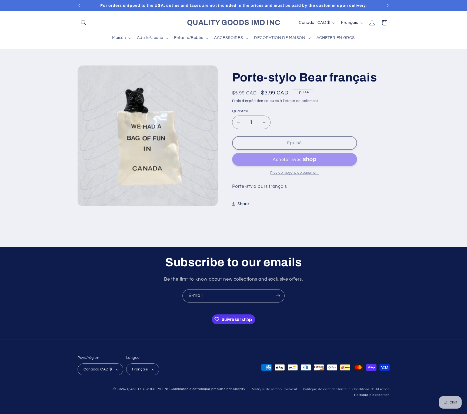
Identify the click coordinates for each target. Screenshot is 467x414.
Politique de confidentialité (325, 389)
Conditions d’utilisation (371, 389)
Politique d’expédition (371, 394)
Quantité (240, 111)
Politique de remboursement (274, 389)
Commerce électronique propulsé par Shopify (208, 388)
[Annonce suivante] (388, 5)
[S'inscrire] (278, 296)
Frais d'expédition (247, 101)
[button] (84, 23)
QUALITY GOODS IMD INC (148, 388)
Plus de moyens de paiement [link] (294, 173)
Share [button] (243, 204)
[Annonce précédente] (79, 5)
